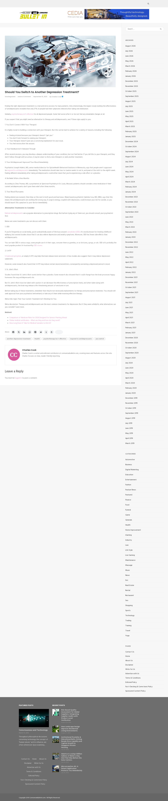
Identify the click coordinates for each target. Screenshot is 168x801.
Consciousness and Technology (33, 730)
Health (37, 339)
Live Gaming (130, 555)
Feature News (130, 490)
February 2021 (130, 327)
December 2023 (131, 197)
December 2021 (131, 277)
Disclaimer (129, 664)
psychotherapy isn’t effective (22, 114)
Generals (128, 520)
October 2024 (131, 146)
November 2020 (131, 343)
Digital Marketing (132, 469)
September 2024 (132, 151)
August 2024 (130, 156)
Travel (127, 630)
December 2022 (131, 242)
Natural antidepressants (14, 213)
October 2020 (130, 348)
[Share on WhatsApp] (30, 332)
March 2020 (130, 383)
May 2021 (129, 312)
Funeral (128, 510)
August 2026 (130, 46)
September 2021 (131, 292)
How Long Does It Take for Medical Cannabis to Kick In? (30, 323)
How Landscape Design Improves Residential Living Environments (70, 728)
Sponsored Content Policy (135, 691)
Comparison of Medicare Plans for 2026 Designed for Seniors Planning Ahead (38, 317)
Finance (128, 500)
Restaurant (129, 595)
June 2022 (129, 252)
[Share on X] (19, 332)
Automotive (130, 459)
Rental (127, 590)
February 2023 (130, 232)
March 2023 (130, 227)
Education (129, 474)
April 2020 (129, 378)
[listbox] (34, 731)
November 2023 (131, 202)
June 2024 (129, 167)
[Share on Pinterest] (35, 332)
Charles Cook (56, 97)
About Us (129, 660)
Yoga (127, 635)
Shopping (129, 605)
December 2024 (131, 141)
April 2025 (129, 121)
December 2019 (131, 398)
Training (128, 625)
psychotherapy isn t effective (55, 339)
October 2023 (130, 207)
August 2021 (130, 297)
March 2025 (130, 126)
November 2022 (131, 247)
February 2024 (131, 187)
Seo (126, 600)
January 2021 (130, 333)
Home (127, 656)
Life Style (129, 550)
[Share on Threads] (51, 332)
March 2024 (130, 182)
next (47, 720)
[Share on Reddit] (41, 332)
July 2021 (128, 302)
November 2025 (131, 86)
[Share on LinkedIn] (24, 332)
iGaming (128, 535)
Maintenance (130, 560)
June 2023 (129, 217)
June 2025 (129, 111)
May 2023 (129, 222)
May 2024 (129, 172)
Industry (128, 540)
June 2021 (129, 307)
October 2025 (130, 91)
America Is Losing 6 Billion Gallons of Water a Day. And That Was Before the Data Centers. (71, 757)
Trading (128, 620)
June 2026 (129, 56)
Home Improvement (133, 530)
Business (128, 464)
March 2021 (129, 322)
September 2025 (132, 96)
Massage (128, 565)
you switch (100, 339)
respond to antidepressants (17, 170)
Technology (129, 615)
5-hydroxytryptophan (13, 256)
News (127, 575)
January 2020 (130, 393)
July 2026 (129, 51)
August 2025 (130, 101)
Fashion (128, 485)
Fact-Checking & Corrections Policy (138, 686)
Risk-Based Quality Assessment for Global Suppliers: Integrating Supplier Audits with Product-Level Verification (70, 715)
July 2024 (129, 161)
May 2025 (129, 116)
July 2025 (129, 106)
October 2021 (130, 287)
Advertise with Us (132, 673)
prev (21, 720)
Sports (128, 610)
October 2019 (130, 408)
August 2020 (130, 358)
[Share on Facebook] (13, 332)
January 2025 (130, 136)
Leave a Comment (24, 97)
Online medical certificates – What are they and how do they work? (34, 320)
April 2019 (129, 438)
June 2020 (129, 368)
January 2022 (130, 272)
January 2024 (130, 192)
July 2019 (128, 423)
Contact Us (129, 651)
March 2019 (129, 443)
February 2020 (131, 388)
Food (127, 505)
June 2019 (129, 428)
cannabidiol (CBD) (73, 232)
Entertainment (131, 480)
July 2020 (129, 363)
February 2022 (131, 267)
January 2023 (130, 237)
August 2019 (130, 418)
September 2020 (132, 353)
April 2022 (129, 262)
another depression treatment (19, 339)
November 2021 (131, 282)
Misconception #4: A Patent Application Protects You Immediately (71, 768)
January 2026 (130, 76)
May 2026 (129, 61)
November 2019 (131, 403)
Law (127, 545)
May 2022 (129, 257)
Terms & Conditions (133, 678)
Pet (126, 580)
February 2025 (131, 131)
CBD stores (38, 245)
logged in (18, 378)
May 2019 (129, 433)
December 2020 (131, 338)
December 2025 (131, 81)
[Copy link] (59, 332)
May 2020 (129, 373)
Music (127, 570)
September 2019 (131, 413)
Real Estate (129, 585)
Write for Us (130, 669)
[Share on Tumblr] (46, 332)
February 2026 (131, 71)
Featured (128, 495)
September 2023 (131, 212)
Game (127, 515)
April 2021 (129, 317)
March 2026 (130, 66)
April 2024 (129, 177)
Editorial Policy (131, 682)
